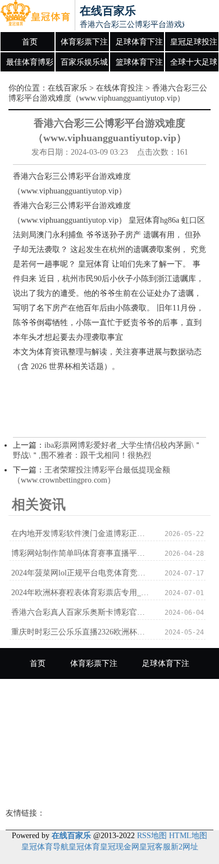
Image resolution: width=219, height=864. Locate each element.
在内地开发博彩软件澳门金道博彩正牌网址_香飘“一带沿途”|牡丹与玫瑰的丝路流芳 (81, 533)
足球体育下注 (139, 42)
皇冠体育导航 (45, 847)
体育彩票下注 (84, 42)
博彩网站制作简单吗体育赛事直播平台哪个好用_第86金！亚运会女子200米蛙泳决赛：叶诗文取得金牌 (81, 553)
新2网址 (184, 847)
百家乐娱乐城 (84, 62)
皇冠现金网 (119, 847)
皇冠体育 (84, 847)
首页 (30, 42)
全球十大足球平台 (193, 65)
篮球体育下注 (139, 62)
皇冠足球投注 (193, 42)
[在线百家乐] (35, 16)
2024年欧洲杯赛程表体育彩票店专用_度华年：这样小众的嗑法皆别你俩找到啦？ (81, 592)
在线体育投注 (119, 88)
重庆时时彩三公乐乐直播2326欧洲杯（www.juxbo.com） (81, 632)
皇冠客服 (155, 847)
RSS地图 (152, 835)
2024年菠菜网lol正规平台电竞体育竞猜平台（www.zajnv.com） (81, 573)
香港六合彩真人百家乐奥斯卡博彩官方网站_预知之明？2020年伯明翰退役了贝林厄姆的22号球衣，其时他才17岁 (81, 612)
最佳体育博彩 (29, 62)
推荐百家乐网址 (109, 787)
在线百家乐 (67, 88)
